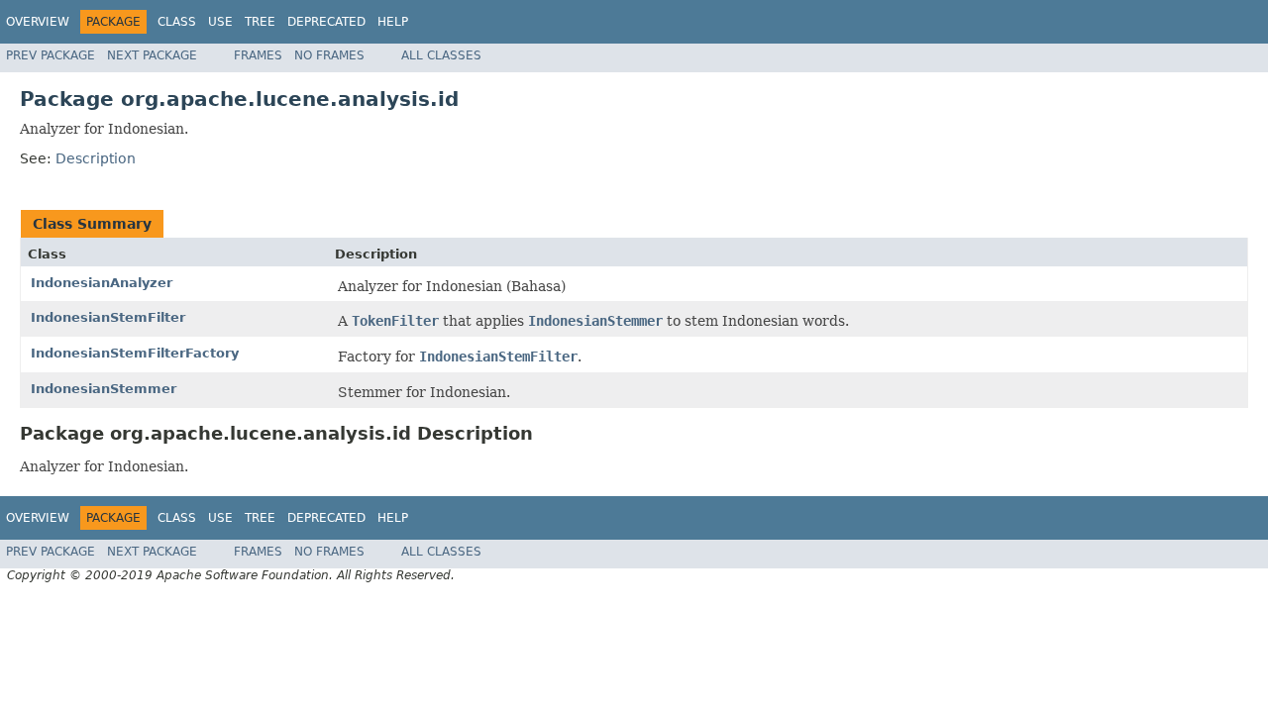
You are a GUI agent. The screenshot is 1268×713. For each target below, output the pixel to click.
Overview (37, 22)
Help (392, 22)
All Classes (441, 55)
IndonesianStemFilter (108, 317)
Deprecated (326, 22)
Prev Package (50, 55)
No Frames (329, 55)
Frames (258, 55)
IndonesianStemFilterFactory (135, 353)
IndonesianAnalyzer (101, 282)
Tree (260, 22)
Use (220, 22)
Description (95, 158)
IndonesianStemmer (103, 388)
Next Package (152, 55)
